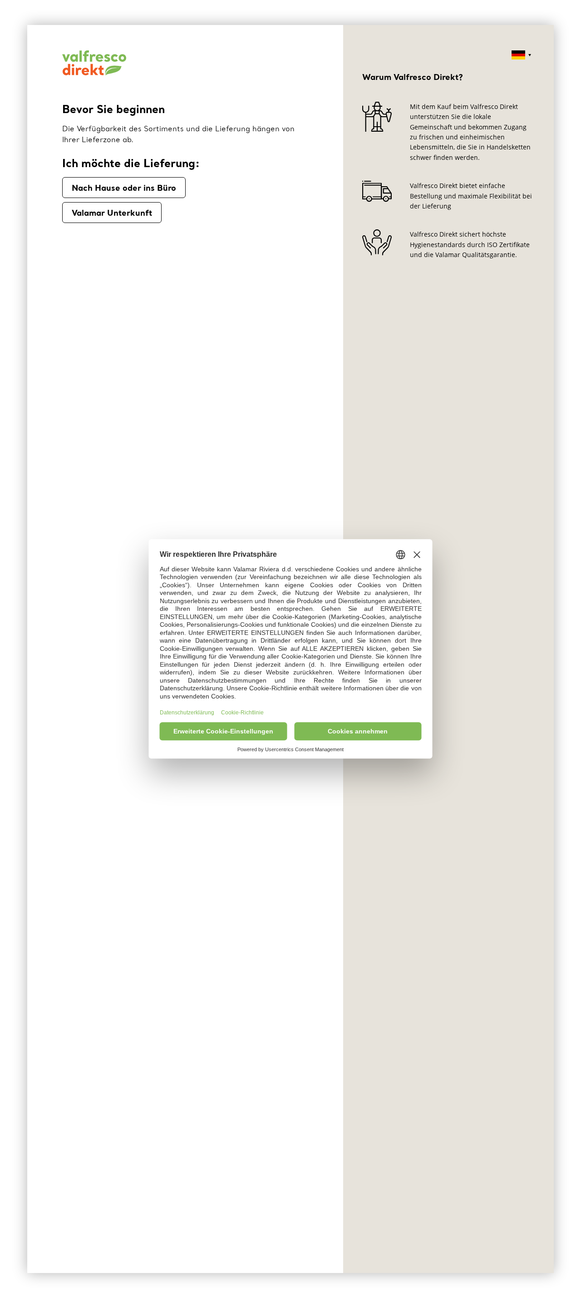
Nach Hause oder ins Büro (124, 187)
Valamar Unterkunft (112, 212)
